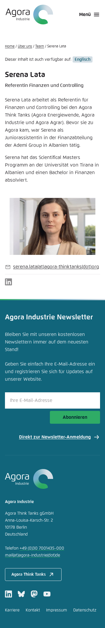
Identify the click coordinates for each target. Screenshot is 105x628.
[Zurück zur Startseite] (29, 14)
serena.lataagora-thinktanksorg (56, 266)
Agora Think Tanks (28, 574)
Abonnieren (75, 417)
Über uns (25, 46)
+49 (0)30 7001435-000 (42, 548)
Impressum (56, 610)
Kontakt (33, 610)
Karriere (12, 610)
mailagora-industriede (32, 555)
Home (10, 46)
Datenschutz (84, 610)
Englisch (82, 60)
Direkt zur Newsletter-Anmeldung (55, 437)
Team (39, 46)
